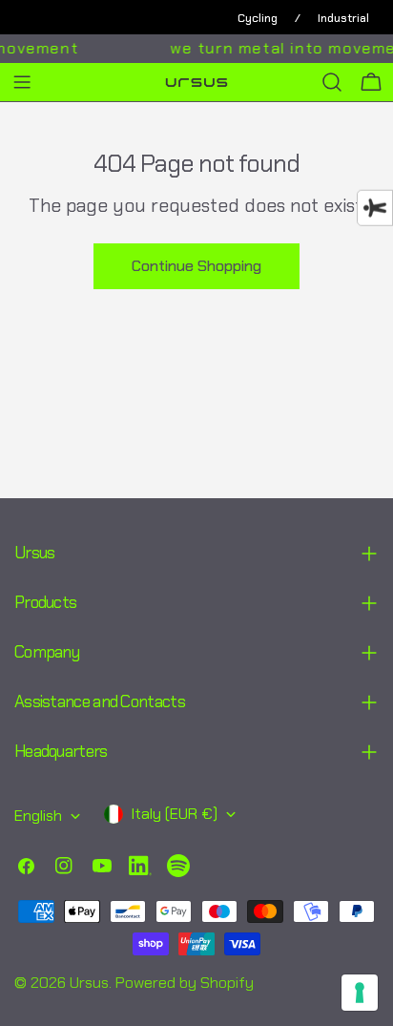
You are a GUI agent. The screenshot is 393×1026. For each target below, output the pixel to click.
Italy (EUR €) (174, 814)
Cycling (258, 18)
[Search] (332, 82)
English (38, 816)
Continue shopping (196, 266)
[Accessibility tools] (375, 208)
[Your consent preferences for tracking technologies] (359, 992)
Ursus (89, 983)
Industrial (343, 18)
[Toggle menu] (22, 82)
